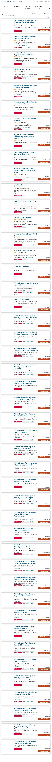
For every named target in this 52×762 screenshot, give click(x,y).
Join (46, 1)
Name (49, 13)
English (19, 1)
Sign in (49, 1)
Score (42, 13)
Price (45, 13)
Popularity (38, 13)
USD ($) (14, 1)
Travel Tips (41, 1)
